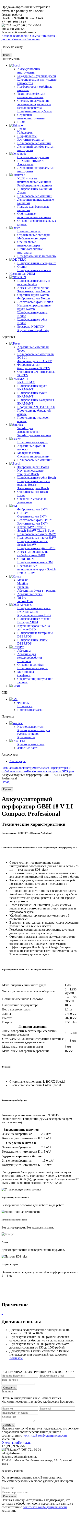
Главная (7, 767)
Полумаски (24, 706)
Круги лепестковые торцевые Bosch (30, 472)
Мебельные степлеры (31, 238)
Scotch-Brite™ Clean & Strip (35, 530)
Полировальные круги (32, 442)
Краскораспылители (30, 726)
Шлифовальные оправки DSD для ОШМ (34, 610)
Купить (7, 789)
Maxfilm (22, 583)
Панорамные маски (30, 709)
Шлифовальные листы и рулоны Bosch (33, 482)
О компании (10, 1442)
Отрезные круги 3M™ (32, 516)
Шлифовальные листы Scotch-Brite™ (32, 542)
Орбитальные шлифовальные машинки (34, 215)
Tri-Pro (21, 597)
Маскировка (25, 671)
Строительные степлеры (33, 234)
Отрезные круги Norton (33, 294)
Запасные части (27, 747)
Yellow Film (25, 601)
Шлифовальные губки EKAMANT (32, 394)
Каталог (17, 767)
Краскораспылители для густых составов (33, 731)
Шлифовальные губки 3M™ (36, 548)
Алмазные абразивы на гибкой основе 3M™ (32, 553)
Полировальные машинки (34, 196)
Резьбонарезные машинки (34, 185)
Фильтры (23, 702)
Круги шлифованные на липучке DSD (33, 627)
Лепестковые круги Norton (35, 302)
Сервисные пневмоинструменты (31, 116)
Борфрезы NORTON (31, 326)
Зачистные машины (30, 139)
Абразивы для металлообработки (29, 655)
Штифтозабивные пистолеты (36, 256)
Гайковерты (25, 132)
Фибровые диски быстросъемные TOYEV (33, 366)
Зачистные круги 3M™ (32, 523)
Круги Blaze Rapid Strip (33, 330)
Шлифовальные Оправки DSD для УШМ (34, 620)
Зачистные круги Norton (33, 291)
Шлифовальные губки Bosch (36, 477)
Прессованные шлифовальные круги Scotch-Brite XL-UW (37, 569)
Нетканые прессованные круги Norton (34, 307)
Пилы (21, 122)
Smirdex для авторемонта (34, 435)
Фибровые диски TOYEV (34, 361)
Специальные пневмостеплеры (28, 243)
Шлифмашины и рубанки (34, 111)
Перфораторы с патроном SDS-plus (50, 771)
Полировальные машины (34, 143)
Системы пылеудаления (33, 100)
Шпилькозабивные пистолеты (30, 250)
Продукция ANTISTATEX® (36, 407)
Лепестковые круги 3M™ (34, 520)
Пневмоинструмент (30, 160)
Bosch (46, 767)
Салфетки (23, 675)
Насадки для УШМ (22, 273)
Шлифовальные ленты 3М (35, 562)
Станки (22, 266)
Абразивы (24, 650)
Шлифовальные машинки (34, 189)
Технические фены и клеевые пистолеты (31, 95)
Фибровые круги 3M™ (32, 509)
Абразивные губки (29, 594)
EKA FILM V (26, 382)
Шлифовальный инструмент (36, 263)
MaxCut (22, 580)
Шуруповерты (27, 136)
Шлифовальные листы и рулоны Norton (33, 282)
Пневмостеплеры (28, 231)
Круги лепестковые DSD (34, 615)
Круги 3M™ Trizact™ (31, 527)
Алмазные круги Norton (33, 287)
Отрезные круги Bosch (32, 491)
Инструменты (32, 767)
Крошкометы (26, 737)
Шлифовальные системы (34, 270)
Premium (23, 587)
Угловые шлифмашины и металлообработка (34, 106)
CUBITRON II (27, 558)
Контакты (16, 1358)
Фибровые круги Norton (33, 298)
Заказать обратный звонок (19, 32)
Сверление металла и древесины (31, 500)
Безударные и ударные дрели (36, 76)
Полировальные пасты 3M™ (36, 537)
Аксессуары (25, 164)
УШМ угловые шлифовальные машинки (34, 180)
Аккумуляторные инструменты (28, 70)
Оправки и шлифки (30, 664)
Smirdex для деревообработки (28, 429)
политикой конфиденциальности (45, 1435)
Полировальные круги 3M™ (36, 534)
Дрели (21, 129)
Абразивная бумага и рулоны (36, 590)
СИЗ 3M (23, 513)
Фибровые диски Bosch (33, 467)
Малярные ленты (28, 453)
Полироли (24, 661)
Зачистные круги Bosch (33, 488)
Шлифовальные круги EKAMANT (32, 387)
